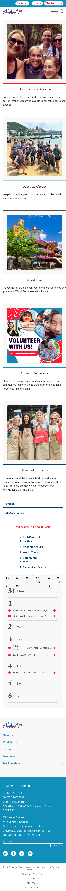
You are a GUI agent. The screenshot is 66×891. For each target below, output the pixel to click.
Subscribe (57, 845)
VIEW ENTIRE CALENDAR (33, 526)
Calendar (22, 3)
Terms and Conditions (32, 874)
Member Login (54, 3)
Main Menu (32, 883)
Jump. (38, 887)
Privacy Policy (32, 878)
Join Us (37, 3)
